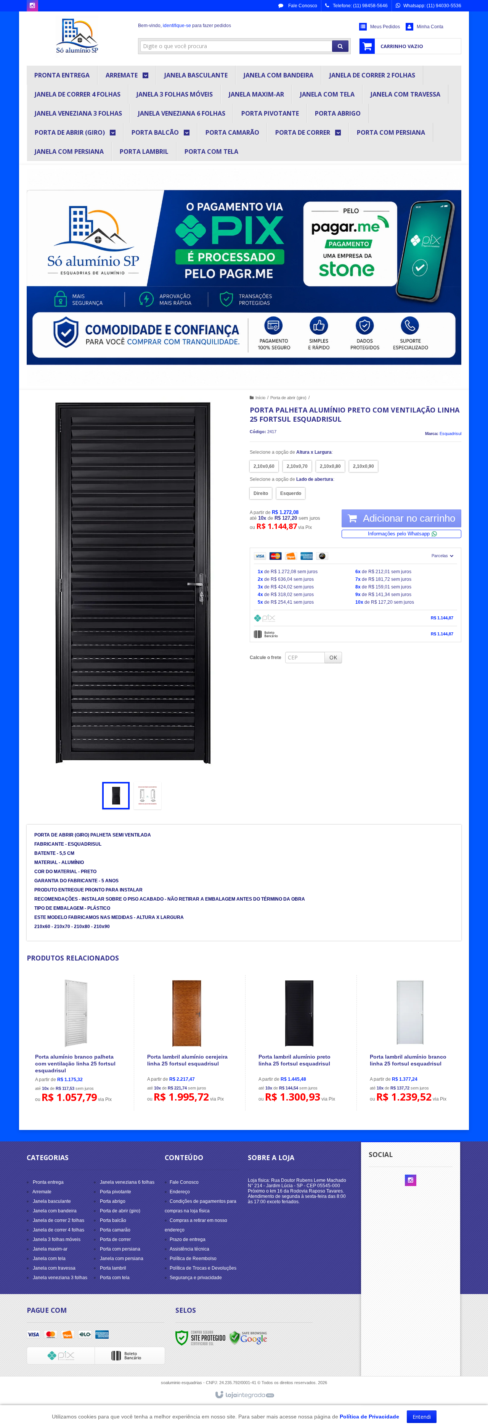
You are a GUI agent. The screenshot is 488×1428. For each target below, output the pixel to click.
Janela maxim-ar (50, 1249)
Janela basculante (52, 1201)
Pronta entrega (48, 1182)
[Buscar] (340, 46)
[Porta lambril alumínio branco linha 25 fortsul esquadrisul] (410, 1042)
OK (333, 657)
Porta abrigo (112, 1201)
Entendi (422, 1416)
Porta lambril (113, 1268)
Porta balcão (113, 1220)
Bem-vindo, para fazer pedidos (184, 25)
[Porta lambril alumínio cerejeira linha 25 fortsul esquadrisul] (187, 1042)
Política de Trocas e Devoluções (203, 1268)
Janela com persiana (121, 1258)
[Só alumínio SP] (77, 36)
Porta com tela (115, 1277)
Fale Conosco (302, 5)
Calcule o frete (265, 657)
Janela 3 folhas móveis (56, 1239)
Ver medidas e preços (80, 1063)
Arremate (41, 1191)
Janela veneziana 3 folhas (60, 1277)
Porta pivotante (115, 1191)
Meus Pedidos (385, 26)
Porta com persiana (120, 1249)
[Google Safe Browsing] (248, 1337)
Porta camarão (115, 1230)
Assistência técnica (189, 1249)
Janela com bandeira (55, 1211)
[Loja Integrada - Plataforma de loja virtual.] (244, 1395)
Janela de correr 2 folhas (58, 1220)
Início (260, 397)
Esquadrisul (450, 433)
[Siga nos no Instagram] (32, 6)
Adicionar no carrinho (408, 518)
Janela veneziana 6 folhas (127, 1182)
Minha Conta (430, 26)
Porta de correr (115, 1239)
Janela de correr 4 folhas (58, 1230)
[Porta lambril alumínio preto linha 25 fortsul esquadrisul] (299, 1042)
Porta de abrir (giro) (288, 397)
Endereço (180, 1191)
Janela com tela (49, 1258)
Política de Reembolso (193, 1258)
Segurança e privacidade (196, 1277)
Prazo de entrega (187, 1239)
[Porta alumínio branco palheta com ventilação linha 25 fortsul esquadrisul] (75, 1043)
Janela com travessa (54, 1268)
